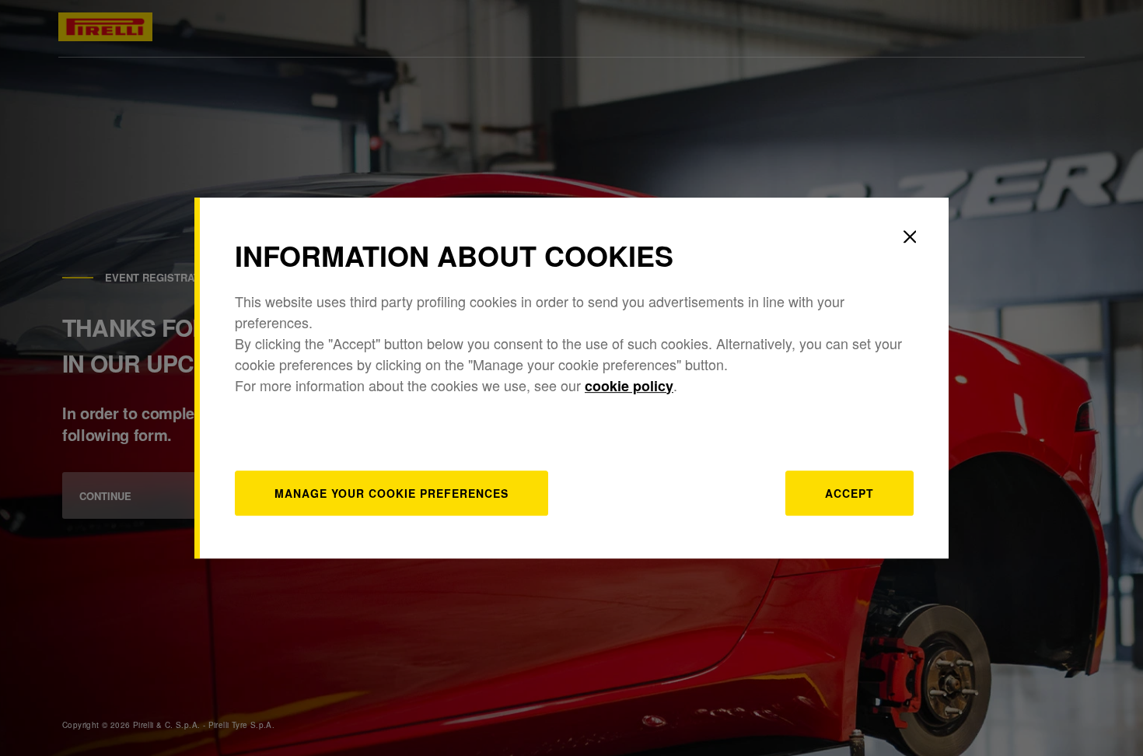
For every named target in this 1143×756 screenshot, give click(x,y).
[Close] (909, 236)
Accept (849, 493)
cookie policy (629, 386)
